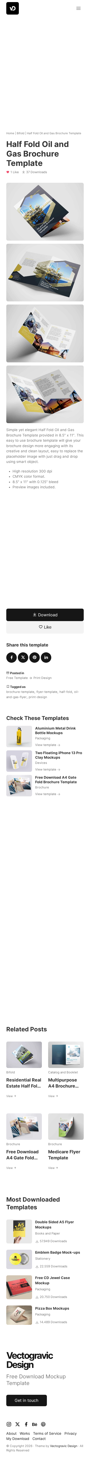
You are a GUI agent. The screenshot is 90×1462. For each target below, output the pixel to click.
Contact (39, 1439)
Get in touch (27, 1400)
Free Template (17, 678)
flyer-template (46, 692)
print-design (38, 697)
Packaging (42, 738)
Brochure (42, 787)
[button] (78, 8)
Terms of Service (47, 1433)
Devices (41, 763)
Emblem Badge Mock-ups (57, 1252)
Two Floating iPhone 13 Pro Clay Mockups (58, 755)
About (11, 1433)
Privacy (70, 1433)
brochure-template (20, 692)
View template (46, 745)
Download (47, 614)
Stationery (42, 1259)
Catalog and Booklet (63, 1072)
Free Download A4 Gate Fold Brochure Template (56, 779)
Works (25, 1433)
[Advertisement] (45, 69)
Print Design (42, 678)
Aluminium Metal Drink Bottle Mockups (55, 730)
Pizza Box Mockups (52, 1308)
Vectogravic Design (63, 1446)
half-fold (65, 692)
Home (10, 133)
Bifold (20, 133)
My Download (17, 1439)
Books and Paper (47, 1233)
